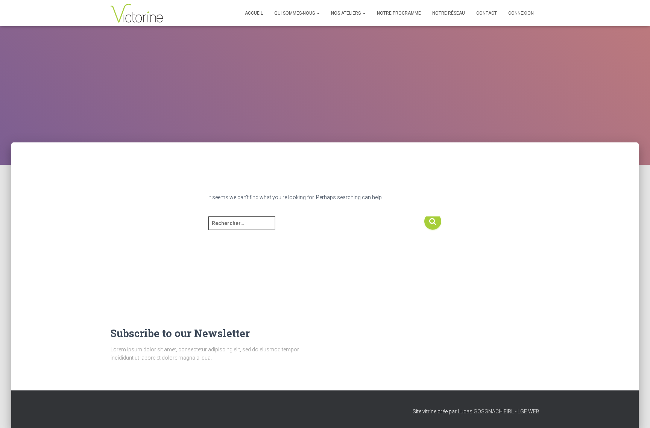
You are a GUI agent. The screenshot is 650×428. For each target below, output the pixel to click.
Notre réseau (448, 13)
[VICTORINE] (137, 13)
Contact (486, 13)
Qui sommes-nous (295, 13)
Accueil (254, 13)
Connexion (521, 13)
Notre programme (399, 13)
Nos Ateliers (346, 13)
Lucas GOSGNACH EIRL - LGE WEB (498, 411)
